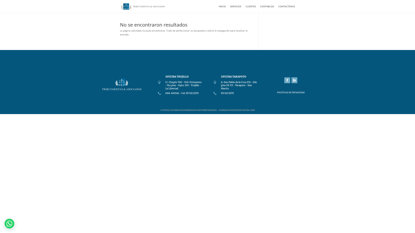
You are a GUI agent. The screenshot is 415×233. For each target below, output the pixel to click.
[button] (9, 223)
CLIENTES (251, 6)
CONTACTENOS (286, 6)
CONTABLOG (267, 6)
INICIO (222, 6)
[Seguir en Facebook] (287, 80)
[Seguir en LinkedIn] (294, 80)
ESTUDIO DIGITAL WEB (244, 110)
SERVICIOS (235, 6)
